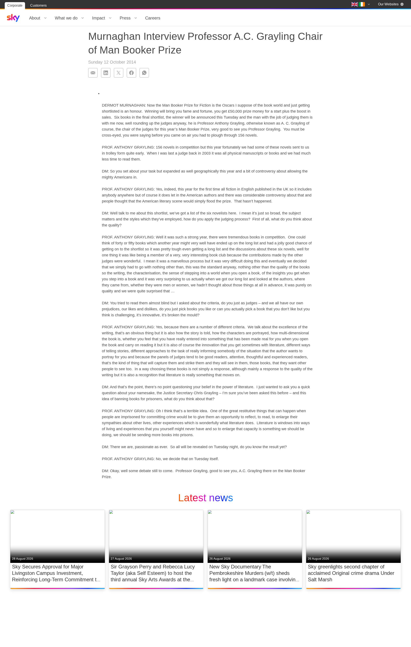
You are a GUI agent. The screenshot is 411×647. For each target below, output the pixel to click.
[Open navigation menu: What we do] (82, 18)
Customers (38, 5)
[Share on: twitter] (118, 72)
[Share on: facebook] (131, 72)
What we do (66, 18)
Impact (98, 18)
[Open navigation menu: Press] (135, 18)
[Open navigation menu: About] (45, 18)
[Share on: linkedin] (105, 72)
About (34, 18)
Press (125, 18)
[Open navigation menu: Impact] (110, 18)
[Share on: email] (93, 72)
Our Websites (388, 4)
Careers (152, 18)
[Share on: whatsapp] (144, 72)
